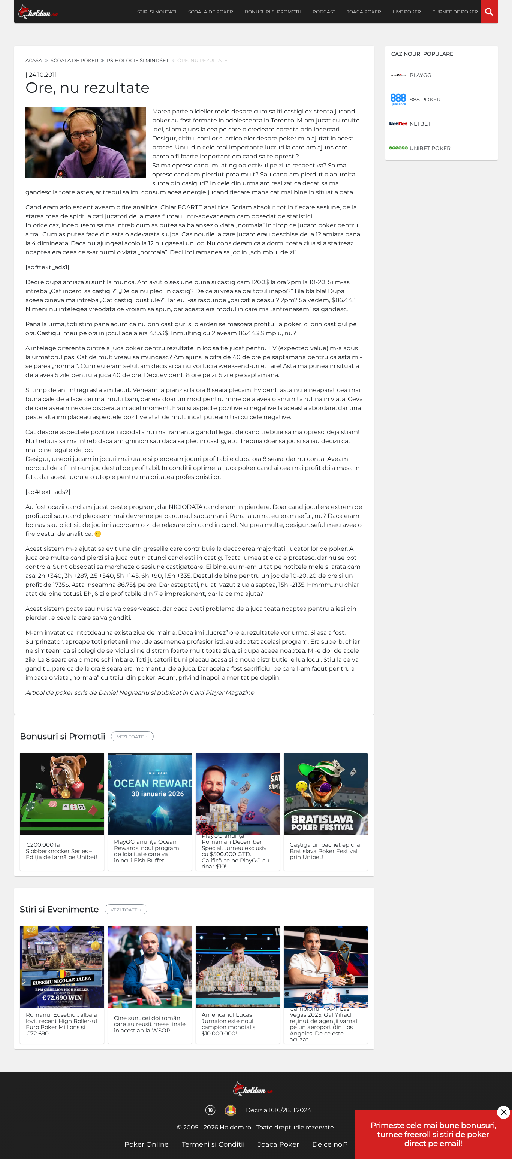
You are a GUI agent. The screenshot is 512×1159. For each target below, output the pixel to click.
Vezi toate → (132, 737)
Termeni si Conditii (213, 1144)
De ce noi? (330, 1144)
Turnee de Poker (455, 12)
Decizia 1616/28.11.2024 (278, 1110)
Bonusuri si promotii (273, 12)
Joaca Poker (364, 12)
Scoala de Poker (210, 12)
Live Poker (407, 12)
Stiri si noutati (157, 12)
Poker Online (146, 1144)
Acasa (33, 60)
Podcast (324, 12)
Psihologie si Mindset (138, 60)
